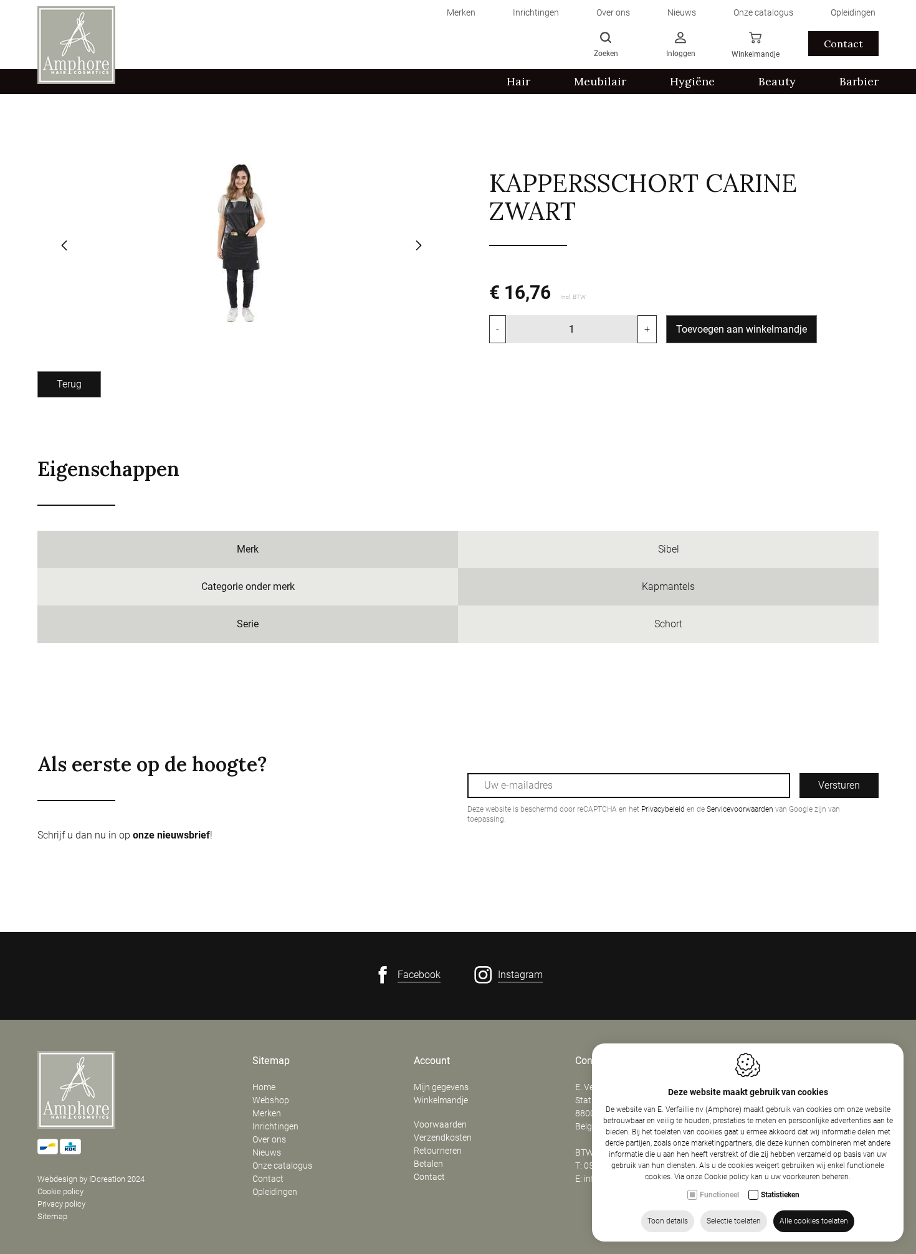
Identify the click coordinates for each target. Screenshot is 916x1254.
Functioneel (719, 1194)
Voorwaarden (440, 1124)
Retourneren (438, 1151)
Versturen (839, 785)
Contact (843, 43)
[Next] (419, 246)
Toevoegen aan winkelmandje (741, 329)
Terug (69, 384)
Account (432, 1060)
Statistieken (780, 1194)
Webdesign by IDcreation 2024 (91, 1179)
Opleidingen (274, 1192)
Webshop (270, 1100)
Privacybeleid (663, 809)
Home (263, 1087)
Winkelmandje (441, 1100)
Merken (266, 1113)
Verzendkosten (443, 1137)
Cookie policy (60, 1191)
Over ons (269, 1139)
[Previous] (64, 246)
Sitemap (52, 1216)
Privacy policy (61, 1204)
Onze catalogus (282, 1166)
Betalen (428, 1164)
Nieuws (266, 1152)
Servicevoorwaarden (740, 809)
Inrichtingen (275, 1126)
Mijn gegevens (441, 1087)
